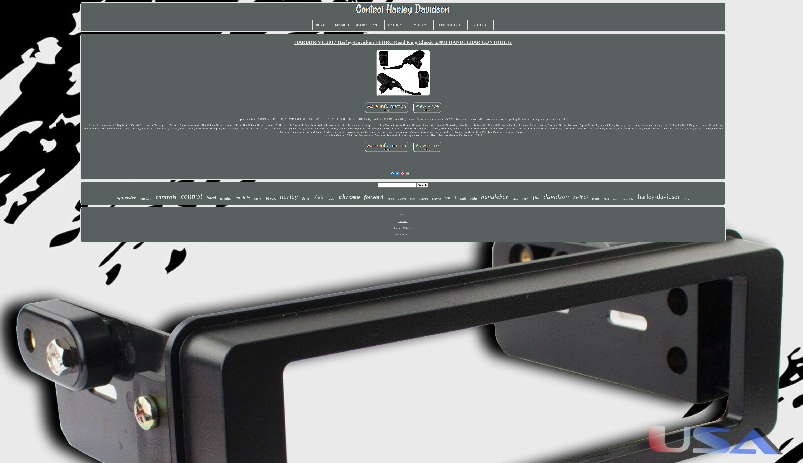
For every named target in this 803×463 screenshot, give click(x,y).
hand (211, 197)
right (473, 198)
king (412, 198)
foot (687, 199)
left (515, 198)
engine (436, 198)
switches (423, 198)
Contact (403, 221)
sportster (126, 197)
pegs (596, 198)
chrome (349, 197)
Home (403, 214)
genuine (225, 198)
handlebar (494, 196)
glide (318, 197)
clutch (258, 198)
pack (606, 198)
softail (450, 197)
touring (628, 198)
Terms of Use (403, 234)
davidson (556, 196)
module (242, 197)
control (191, 196)
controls (166, 196)
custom (145, 198)
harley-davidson (659, 196)
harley (289, 196)
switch (580, 197)
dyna (305, 198)
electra (402, 198)
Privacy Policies (403, 227)
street (525, 198)
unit (463, 198)
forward (373, 197)
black (271, 198)
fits (536, 197)
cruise (615, 199)
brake (331, 199)
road (390, 198)
